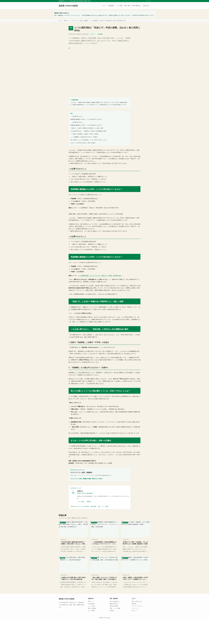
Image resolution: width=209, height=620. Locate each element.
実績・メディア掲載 (103, 506)
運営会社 (112, 610)
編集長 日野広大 (114, 603)
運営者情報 (93, 506)
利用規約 (134, 603)
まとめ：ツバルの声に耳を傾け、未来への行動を (82, 143)
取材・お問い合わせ (137, 601)
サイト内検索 (91, 610)
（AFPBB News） (117, 275)
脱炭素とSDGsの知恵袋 (66, 599)
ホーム (60, 20)
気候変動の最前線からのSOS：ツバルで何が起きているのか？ (86, 119)
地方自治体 (100, 34)
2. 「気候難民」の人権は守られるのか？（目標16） (85, 137)
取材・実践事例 (92, 608)
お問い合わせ (146, 5)
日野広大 (80, 491)
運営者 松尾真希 (114, 606)
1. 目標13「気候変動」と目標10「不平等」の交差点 (85, 134)
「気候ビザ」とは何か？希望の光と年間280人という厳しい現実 (86, 128)
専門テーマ (67, 20)
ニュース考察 (119, 5)
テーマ (104, 5)
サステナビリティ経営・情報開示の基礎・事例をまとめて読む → (87, 478)
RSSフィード (135, 610)
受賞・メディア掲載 (115, 608)
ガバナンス (92, 34)
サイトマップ (135, 608)
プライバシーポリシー (137, 606)
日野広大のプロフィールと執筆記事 (80, 506)
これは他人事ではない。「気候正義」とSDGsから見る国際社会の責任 (88, 131)
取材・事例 (127, 5)
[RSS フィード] (147, 1)
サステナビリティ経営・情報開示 (79, 20)
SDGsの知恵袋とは (136, 5)
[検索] (149, 1)
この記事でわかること (77, 116)
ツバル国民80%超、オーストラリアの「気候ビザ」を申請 (95, 275)
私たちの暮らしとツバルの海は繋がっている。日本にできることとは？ (88, 140)
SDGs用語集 (111, 5)
